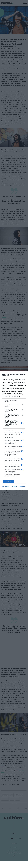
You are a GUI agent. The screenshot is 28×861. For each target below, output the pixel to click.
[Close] (25, 374)
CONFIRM (8, 481)
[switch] (22, 404)
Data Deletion (5, 486)
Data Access (14, 486)
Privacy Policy (22, 486)
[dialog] (14, 430)
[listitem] (14, 401)
